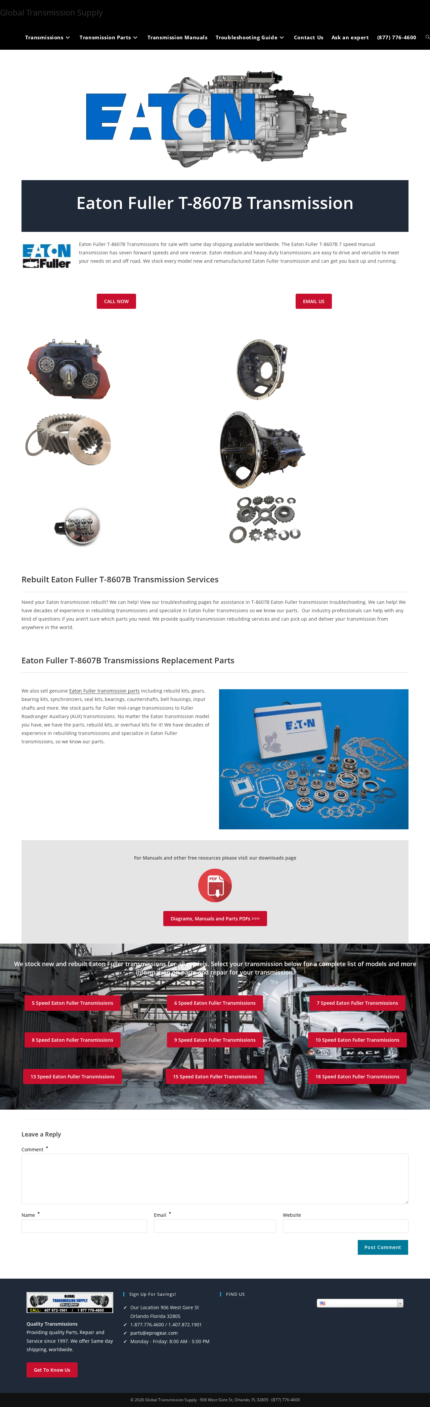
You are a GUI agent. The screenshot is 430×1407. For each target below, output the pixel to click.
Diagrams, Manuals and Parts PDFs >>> (215, 918)
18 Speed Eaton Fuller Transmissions (357, 1076)
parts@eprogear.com (154, 1333)
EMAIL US (314, 301)
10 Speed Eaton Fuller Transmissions (357, 1040)
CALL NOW (116, 301)
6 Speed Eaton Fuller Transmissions (215, 1003)
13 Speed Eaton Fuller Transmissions (73, 1076)
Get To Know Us (52, 1370)
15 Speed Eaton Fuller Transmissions (215, 1076)
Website (292, 1215)
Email (162, 1215)
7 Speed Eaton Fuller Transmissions (357, 1003)
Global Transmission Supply (51, 12)
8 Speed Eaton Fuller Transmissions (72, 1040)
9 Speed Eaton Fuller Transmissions (215, 1040)
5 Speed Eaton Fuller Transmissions (72, 1003)
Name (31, 1215)
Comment (35, 1149)
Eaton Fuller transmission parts (104, 691)
